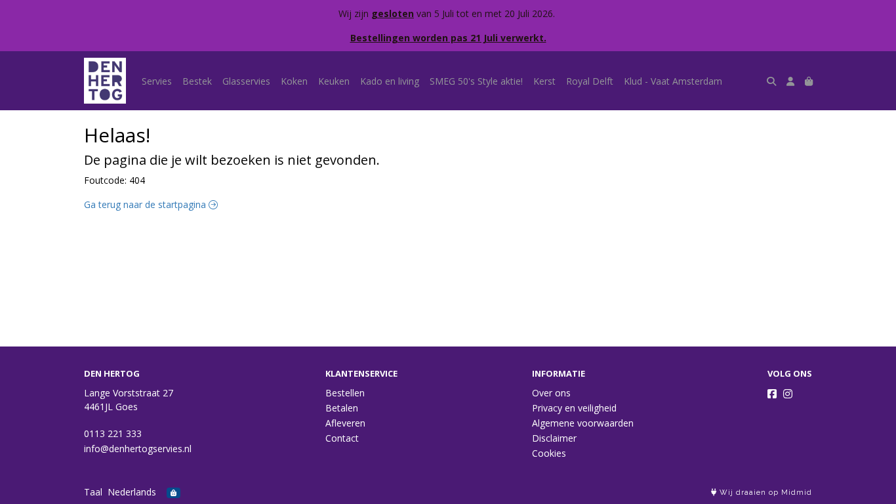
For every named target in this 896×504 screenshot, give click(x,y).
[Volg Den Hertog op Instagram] (787, 394)
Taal (93, 492)
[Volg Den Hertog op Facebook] (772, 394)
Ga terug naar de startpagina (146, 204)
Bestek (197, 81)
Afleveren (345, 423)
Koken (294, 81)
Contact (342, 438)
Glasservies (246, 81)
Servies (157, 81)
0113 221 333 (113, 433)
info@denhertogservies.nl (138, 448)
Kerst (544, 81)
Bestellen (345, 393)
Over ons (551, 393)
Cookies (549, 453)
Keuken (334, 81)
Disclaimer (554, 438)
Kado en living (389, 81)
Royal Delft (589, 81)
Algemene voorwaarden (583, 423)
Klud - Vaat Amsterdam (673, 81)
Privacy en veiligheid (574, 408)
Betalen (341, 408)
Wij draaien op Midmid (764, 492)
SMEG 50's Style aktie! (476, 81)
